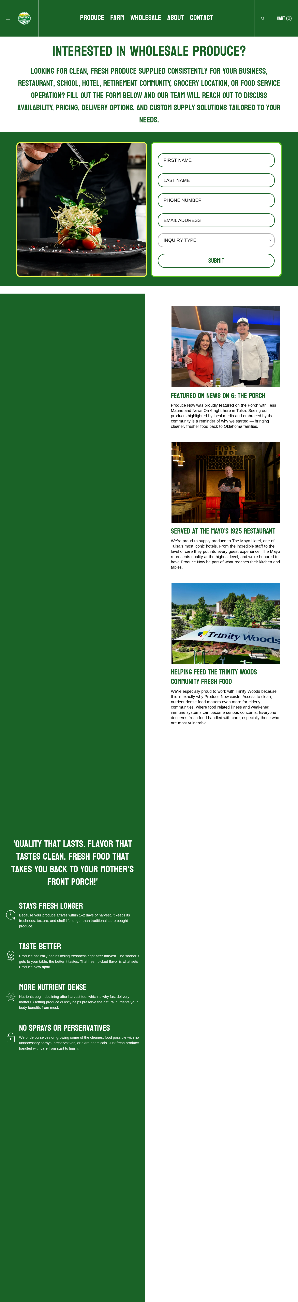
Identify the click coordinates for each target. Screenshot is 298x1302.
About (175, 18)
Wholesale (145, 18)
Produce (92, 18)
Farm (117, 18)
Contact (201, 18)
